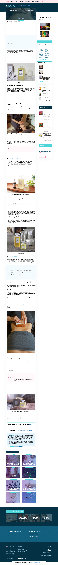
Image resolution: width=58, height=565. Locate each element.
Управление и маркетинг (13, 479)
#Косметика (11, 446)
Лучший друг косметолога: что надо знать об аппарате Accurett (29, 489)
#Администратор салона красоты (41, 56)
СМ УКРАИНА (37, 1)
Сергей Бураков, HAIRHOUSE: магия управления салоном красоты (46, 73)
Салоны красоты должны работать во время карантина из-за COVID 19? (47, 124)
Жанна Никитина (14, 460)
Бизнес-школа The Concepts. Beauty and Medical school (22, 551)
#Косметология (16, 446)
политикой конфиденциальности (35, 562)
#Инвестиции (45, 117)
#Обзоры (46, 51)
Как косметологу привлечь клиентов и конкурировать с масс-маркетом (29, 464)
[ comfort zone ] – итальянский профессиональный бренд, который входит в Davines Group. (23, 375)
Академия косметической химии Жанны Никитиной (13, 464)
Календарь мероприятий (21, 549)
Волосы (13, 454)
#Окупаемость (45, 120)
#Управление (47, 44)
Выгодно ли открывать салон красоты (45, 95)
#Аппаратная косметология (47, 56)
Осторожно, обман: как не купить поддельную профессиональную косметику (13, 489)
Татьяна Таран (29, 472)
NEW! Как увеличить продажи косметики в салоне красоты (46, 78)
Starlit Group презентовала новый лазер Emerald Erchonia (29, 476)
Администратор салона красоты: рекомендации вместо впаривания (47, 67)
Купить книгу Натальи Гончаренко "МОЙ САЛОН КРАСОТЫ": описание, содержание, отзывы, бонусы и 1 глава (47, 112)
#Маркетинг (46, 48)
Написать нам (20, 546)
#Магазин (49, 119)
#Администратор (41, 50)
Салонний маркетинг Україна (46, 556)
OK (43, 562)
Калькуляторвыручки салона (46, 1)
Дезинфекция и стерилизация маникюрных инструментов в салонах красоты (46, 90)
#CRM (39, 51)
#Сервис (46, 49)
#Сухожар (49, 140)
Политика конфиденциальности (23, 552)
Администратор (21, 1)
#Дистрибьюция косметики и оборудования (41, 53)
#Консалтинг (45, 118)
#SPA (8, 446)
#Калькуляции (45, 139)
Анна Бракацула (14, 472)
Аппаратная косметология (29, 479)
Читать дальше (13, 506)
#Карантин (45, 130)
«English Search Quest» (13, 435)
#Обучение (40, 49)
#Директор (40, 44)
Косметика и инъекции (21, 20)
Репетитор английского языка (46, 555)
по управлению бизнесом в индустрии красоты (24, 430)
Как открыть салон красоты (22, 554)
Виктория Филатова (29, 497)
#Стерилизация (46, 140)
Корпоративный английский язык (46, 553)
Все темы (41, 59)
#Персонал (46, 50)
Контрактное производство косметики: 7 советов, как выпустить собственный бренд (46, 100)
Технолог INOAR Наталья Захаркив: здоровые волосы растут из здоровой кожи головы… (13, 476)
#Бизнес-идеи (44, 116)
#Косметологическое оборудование (48, 53)
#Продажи (40, 57)
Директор (16, 1)
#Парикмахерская (41, 45)
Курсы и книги (12, 1)
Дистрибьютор (27, 1)
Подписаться (42, 156)
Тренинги (32, 1)
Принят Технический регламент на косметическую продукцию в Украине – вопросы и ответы (29, 501)
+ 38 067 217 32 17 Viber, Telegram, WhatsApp (47, 549)
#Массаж (21, 446)
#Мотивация (46, 57)
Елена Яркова (10, 21)
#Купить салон (45, 119)
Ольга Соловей (14, 485)
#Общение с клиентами (46, 131)
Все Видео (41, 81)
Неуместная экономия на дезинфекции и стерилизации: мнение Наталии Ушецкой (47, 134)
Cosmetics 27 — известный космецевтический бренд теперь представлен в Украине (13, 501)
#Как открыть (41, 48)
